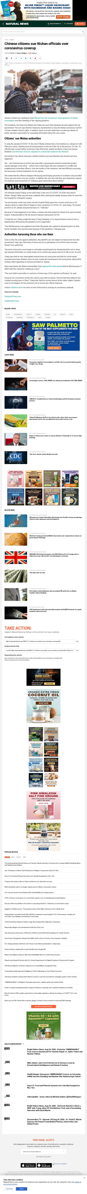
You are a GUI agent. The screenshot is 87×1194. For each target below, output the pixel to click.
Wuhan (7, 65)
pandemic (65, 63)
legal (53, 63)
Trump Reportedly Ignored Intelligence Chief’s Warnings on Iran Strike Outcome (33, 971)
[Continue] (63, 1151)
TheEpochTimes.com (13, 296)
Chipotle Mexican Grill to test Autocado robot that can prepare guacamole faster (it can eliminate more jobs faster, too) (53, 418)
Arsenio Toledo (42, 378)
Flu (44, 63)
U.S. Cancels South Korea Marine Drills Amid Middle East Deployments (29, 892)
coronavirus (17, 63)
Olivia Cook (41, 359)
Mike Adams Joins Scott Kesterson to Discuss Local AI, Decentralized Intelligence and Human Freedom (51, 1064)
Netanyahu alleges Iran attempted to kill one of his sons (24, 927)
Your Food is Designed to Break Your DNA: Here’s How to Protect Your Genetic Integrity (36, 938)
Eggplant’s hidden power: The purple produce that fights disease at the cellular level (34, 909)
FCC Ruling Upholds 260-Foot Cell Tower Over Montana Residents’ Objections (32, 944)
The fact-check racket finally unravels (43, 454)
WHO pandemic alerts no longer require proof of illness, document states (30, 887)
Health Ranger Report (13, 1044)
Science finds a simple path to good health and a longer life (25, 949)
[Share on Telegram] (21, 58)
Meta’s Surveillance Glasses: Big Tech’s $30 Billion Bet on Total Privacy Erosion (32, 955)
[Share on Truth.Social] (30, 58)
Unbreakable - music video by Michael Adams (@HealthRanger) (54, 1097)
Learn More (9, 1189)
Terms (58, 1171)
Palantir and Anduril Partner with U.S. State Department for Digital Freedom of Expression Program (39, 960)
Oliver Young (41, 396)
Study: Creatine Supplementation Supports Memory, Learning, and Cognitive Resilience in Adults (39, 988)
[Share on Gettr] (35, 58)
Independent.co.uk (12, 301)
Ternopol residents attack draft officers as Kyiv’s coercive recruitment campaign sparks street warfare (41, 977)
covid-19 (26, 63)
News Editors (41, 433)
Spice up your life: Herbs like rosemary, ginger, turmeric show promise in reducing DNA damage (38, 1000)
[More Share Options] (40, 58)
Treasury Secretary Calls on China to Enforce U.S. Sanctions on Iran (28, 881)
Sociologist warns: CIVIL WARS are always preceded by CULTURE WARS (55, 380)
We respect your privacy (43, 1156)
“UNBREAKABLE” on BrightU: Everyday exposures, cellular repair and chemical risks (34, 982)
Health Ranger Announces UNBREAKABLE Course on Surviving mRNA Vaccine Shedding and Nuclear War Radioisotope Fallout (54, 1075)
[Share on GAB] (26, 58)
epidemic (39, 63)
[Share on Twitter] (16, 58)
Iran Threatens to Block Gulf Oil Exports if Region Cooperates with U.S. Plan (31, 870)
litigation (58, 63)
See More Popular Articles (43, 1006)
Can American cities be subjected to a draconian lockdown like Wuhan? (40, 152)
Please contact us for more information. (17, 660)
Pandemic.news (16, 287)
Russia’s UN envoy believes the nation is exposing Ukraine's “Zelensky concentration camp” (37, 903)
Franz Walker (22, 53)
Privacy (53, 1171)
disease (32, 63)
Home (6, 39)
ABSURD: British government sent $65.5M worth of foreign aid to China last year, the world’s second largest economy (54, 555)
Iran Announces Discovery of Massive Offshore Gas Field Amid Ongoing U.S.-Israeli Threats (37, 933)
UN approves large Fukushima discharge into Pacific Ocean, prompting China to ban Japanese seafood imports (55, 518)
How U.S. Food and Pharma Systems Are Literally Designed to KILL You (29, 876)
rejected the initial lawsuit (52, 266)
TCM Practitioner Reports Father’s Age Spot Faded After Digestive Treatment (32, 922)
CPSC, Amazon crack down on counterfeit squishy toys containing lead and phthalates (35, 898)
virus (80, 63)
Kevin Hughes (42, 415)
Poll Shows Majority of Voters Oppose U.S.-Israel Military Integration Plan (30, 966)
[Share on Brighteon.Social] (7, 58)
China (12, 39)
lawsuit (48, 63)
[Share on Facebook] (11, 58)
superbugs (74, 63)
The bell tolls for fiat (37, 573)
